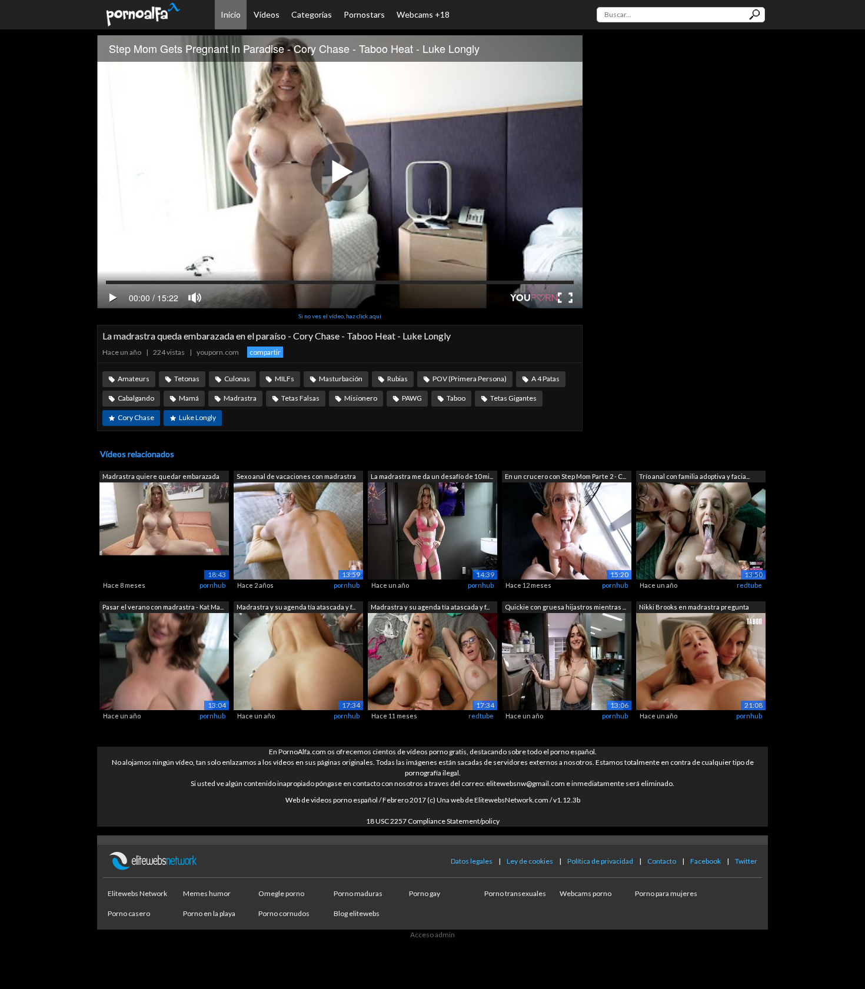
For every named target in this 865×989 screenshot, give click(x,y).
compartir (265, 352)
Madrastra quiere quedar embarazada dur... (160, 477)
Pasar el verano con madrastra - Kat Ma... (163, 607)
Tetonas (186, 378)
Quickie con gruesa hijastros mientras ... (565, 607)
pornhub (212, 585)
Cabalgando (136, 398)
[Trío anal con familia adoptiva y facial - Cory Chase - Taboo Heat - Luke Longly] (701, 530)
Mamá (189, 398)
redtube (749, 585)
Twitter (746, 861)
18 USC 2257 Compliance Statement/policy (433, 821)
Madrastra (240, 398)
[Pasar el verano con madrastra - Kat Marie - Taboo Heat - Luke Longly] (164, 660)
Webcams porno (585, 893)
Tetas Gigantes (513, 398)
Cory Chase (136, 417)
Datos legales (472, 861)
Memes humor (207, 893)
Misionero (360, 398)
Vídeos (267, 14)
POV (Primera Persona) (469, 378)
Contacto (661, 861)
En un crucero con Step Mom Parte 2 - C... (565, 476)
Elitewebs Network (137, 893)
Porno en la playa (209, 913)
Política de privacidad (600, 861)
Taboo (456, 398)
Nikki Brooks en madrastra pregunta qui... (694, 608)
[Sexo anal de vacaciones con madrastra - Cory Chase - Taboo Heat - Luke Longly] (298, 530)
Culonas (237, 378)
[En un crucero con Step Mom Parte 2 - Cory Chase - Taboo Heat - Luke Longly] (566, 530)
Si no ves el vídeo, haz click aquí (339, 315)
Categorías (311, 14)
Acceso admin (432, 934)
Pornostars (364, 14)
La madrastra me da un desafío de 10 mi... (432, 476)
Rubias (397, 378)
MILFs (284, 378)
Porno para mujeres (666, 893)
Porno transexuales (515, 893)
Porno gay (424, 893)
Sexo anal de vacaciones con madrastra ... (296, 477)
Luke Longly (197, 417)
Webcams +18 (423, 14)
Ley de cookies (530, 861)
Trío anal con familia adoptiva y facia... (694, 476)
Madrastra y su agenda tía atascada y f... (296, 607)
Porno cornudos (284, 913)
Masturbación (340, 378)
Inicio (231, 14)
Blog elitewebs (357, 913)
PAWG (412, 398)
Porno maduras (358, 893)
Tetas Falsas (300, 398)
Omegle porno (281, 893)
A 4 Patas (545, 378)
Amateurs (133, 378)
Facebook (705, 861)
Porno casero (129, 913)
